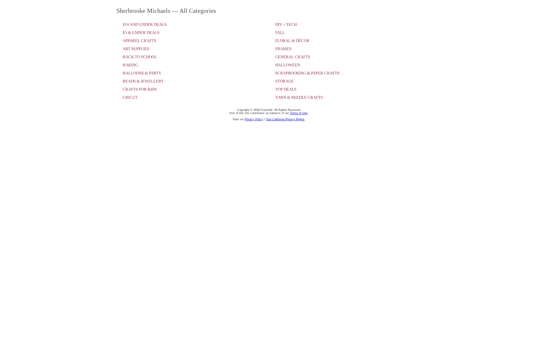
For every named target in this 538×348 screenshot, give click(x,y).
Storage (284, 81)
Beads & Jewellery (143, 81)
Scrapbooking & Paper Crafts (307, 73)
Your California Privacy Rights (285, 119)
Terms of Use (299, 113)
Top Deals (285, 89)
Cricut (130, 97)
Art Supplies (136, 48)
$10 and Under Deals (145, 24)
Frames (283, 48)
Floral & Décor (292, 40)
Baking (130, 65)
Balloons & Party (142, 73)
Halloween (287, 65)
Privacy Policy (254, 119)
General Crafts (292, 57)
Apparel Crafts (139, 40)
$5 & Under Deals (141, 32)
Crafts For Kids (140, 89)
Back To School (140, 57)
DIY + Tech (286, 24)
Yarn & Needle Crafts (299, 97)
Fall (280, 32)
